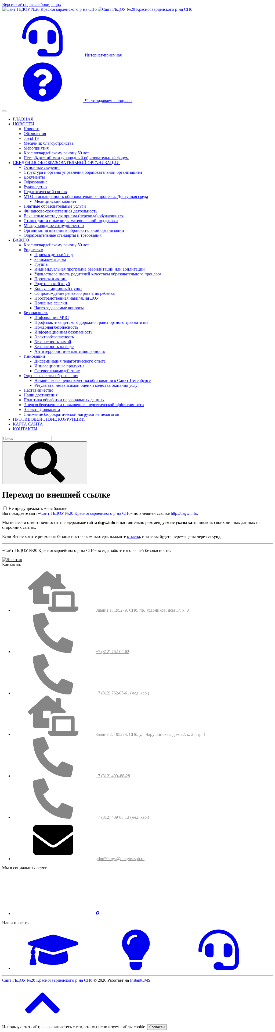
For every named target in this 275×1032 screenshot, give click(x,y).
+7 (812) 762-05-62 (112, 651)
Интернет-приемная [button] (102, 55)
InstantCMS (140, 980)
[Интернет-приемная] (218, 968)
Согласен (157, 1027)
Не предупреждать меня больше (38, 508)
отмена (133, 536)
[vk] (53, 913)
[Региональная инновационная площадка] (136, 968)
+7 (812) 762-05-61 (112, 693)
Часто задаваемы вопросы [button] (107, 100)
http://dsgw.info (184, 513)
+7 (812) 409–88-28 (113, 776)
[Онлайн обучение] (53, 968)
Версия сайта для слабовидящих (31, 4)
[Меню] (4, 111)
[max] (98, 913)
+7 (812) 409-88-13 (112, 817)
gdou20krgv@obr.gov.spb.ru (120, 858)
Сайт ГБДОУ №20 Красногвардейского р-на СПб (85, 513)
